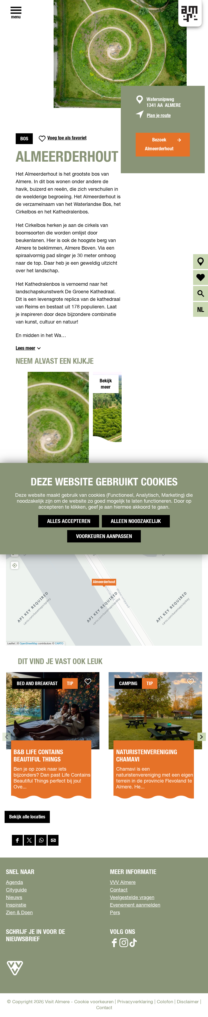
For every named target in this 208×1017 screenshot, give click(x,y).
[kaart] (200, 261)
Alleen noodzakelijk (136, 521)
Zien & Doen (19, 912)
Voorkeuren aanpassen (104, 536)
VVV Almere (123, 882)
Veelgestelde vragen (132, 897)
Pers (115, 912)
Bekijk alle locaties (27, 817)
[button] (104, 585)
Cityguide (16, 890)
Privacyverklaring (135, 1002)
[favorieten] (200, 277)
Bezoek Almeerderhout (159, 144)
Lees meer (25, 348)
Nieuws (14, 897)
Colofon (165, 1002)
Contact (119, 890)
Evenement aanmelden (135, 905)
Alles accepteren (68, 521)
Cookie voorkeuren (93, 1002)
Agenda (14, 882)
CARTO (59, 643)
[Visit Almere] (15, 975)
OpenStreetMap (28, 643)
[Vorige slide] (6, 737)
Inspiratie (16, 905)
